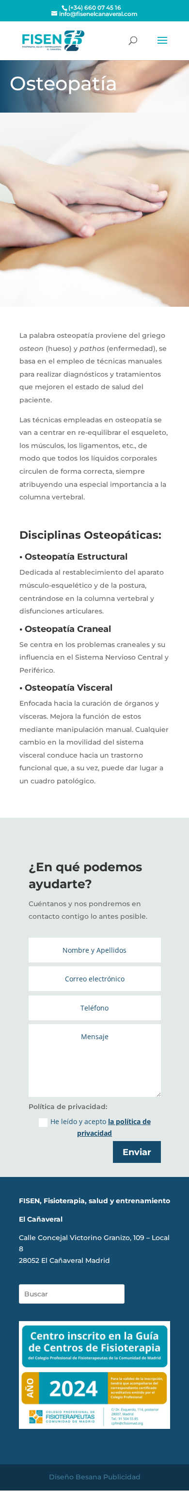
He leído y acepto (100, 1127)
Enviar (137, 1152)
